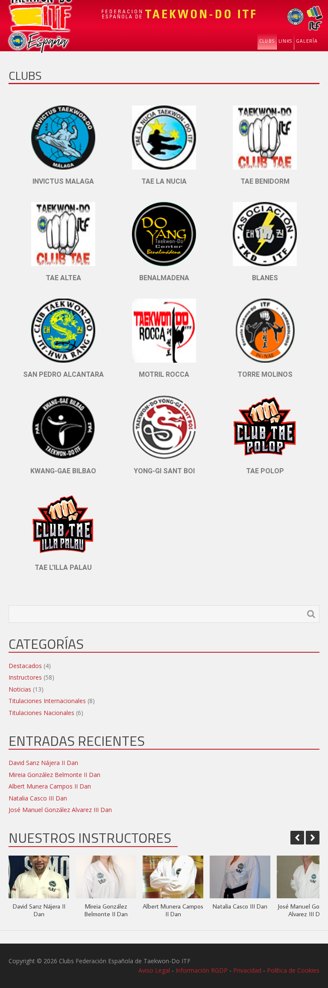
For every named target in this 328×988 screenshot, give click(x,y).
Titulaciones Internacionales (47, 701)
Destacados (25, 666)
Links (285, 41)
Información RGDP (202, 970)
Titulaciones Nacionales (41, 713)
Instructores (25, 677)
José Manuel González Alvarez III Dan (60, 810)
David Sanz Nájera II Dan (43, 763)
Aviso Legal (154, 970)
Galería (307, 41)
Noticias (20, 689)
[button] (312, 837)
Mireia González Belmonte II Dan (54, 775)
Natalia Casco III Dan (38, 798)
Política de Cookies (293, 970)
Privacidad (247, 970)
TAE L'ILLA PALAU (63, 567)
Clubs (267, 41)
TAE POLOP (265, 471)
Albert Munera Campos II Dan (50, 786)
